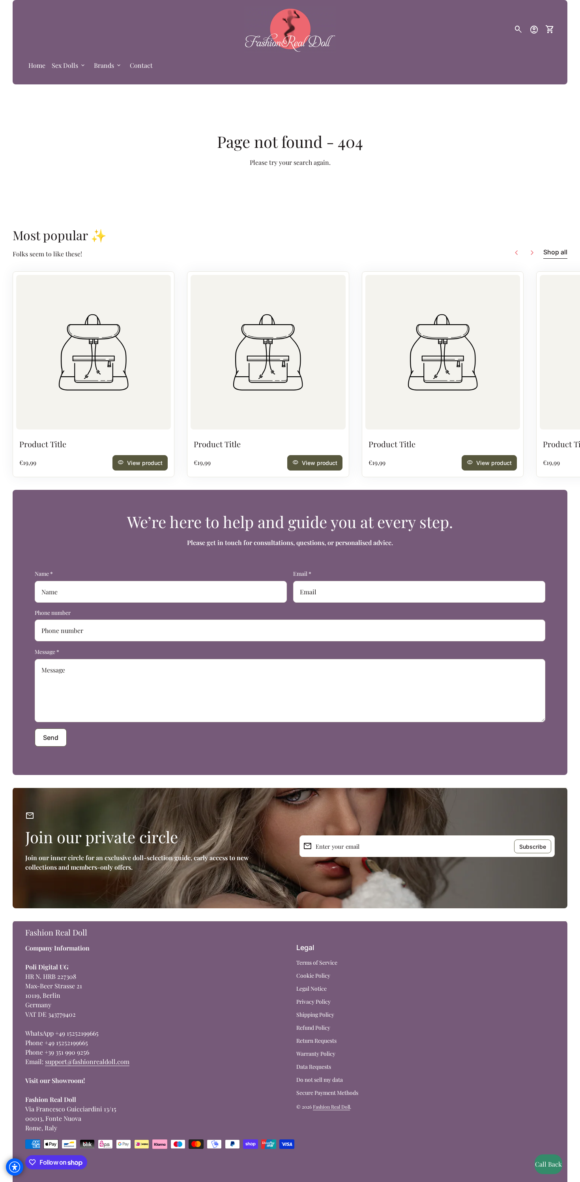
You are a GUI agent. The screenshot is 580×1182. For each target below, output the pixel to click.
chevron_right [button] (532, 253)
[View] (93, 352)
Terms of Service (316, 962)
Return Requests (316, 1040)
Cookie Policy (313, 975)
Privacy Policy (313, 1001)
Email (302, 573)
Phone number (53, 612)
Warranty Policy (315, 1053)
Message (47, 651)
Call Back (548, 1164)
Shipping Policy (315, 1014)
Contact (141, 65)
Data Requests (313, 1066)
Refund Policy (313, 1027)
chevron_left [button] (516, 253)
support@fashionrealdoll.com (87, 1061)
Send (50, 737)
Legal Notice (311, 988)
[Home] (290, 28)
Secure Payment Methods (327, 1092)
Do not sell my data (319, 1079)
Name (44, 573)
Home (36, 65)
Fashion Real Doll (56, 932)
